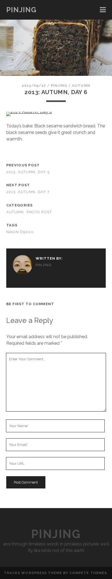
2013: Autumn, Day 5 (27, 172)
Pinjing (21, 10)
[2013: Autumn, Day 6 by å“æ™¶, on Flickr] (29, 111)
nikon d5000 (20, 232)
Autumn (81, 85)
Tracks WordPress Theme (33, 573)
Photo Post (39, 212)
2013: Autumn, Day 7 (27, 192)
